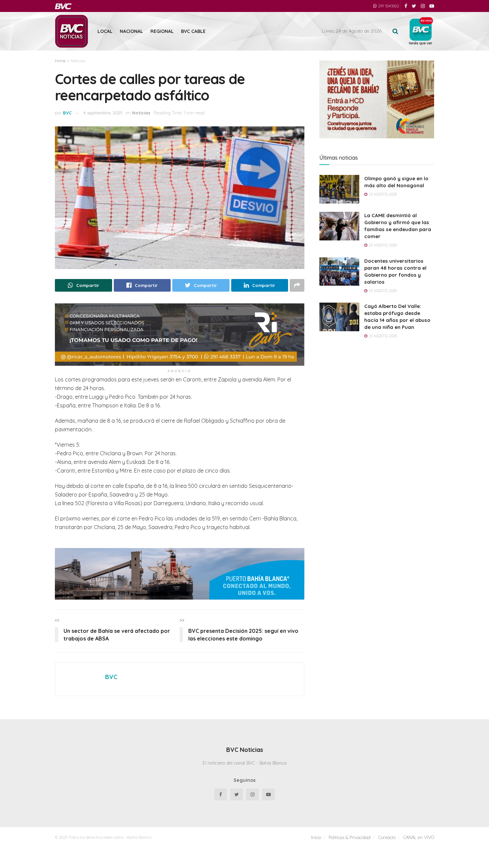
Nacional (131, 31)
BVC (67, 112)
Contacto (387, 837)
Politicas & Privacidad (350, 837)
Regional (162, 31)
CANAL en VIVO (418, 837)
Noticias (78, 60)
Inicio (316, 837)
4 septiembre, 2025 (102, 112)
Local (104, 31)
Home (60, 60)
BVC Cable (193, 31)
